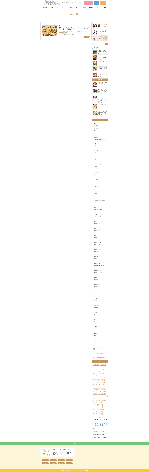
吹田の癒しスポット (97, 270)
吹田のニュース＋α (97, 242)
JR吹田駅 (95, 366)
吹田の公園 (96, 251)
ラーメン (95, 188)
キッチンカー (102, 375)
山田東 (100, 404)
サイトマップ (69, 463)
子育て (71, 7)
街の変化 (84, 7)
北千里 (95, 202)
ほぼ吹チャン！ (96, 137)
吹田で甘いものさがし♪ (98, 223)
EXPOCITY (96, 364)
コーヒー (95, 157)
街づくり (78, 7)
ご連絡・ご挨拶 (96, 135)
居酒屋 (101, 402)
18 (95, 424)
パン (94, 174)
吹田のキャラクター (97, 237)
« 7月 (93, 428)
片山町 (95, 411)
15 (104, 423)
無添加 (95, 319)
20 (100, 424)
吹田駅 (95, 402)
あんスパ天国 (66, 31)
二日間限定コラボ (83, 31)
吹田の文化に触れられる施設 (99, 265)
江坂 (102, 409)
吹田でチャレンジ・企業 (98, 221)
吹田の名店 (96, 256)
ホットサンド (96, 184)
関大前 (95, 413)
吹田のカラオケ (96, 235)
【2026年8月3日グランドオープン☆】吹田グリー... (102, 57)
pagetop (74, 443)
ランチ (95, 384)
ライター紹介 (61, 460)
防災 (98, 7)
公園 (103, 389)
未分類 (95, 309)
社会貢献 (95, 326)
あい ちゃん (60, 34)
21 (102, 424)
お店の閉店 (96, 125)
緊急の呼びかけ (96, 333)
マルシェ (95, 382)
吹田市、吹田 (102, 400)
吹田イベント (96, 395)
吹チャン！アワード (97, 214)
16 (106, 423)
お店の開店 (44, 7)
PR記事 (95, 123)
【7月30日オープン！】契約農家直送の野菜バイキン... (102, 63)
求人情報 (102, 2)
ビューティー (64, 7)
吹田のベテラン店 (97, 244)
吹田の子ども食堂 (97, 263)
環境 (94, 323)
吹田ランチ (102, 398)
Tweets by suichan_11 (80, 448)
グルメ (58, 7)
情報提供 (96, 2)
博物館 (95, 207)
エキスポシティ (96, 371)
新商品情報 (96, 307)
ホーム (45, 460)
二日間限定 (77, 31)
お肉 (94, 132)
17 (93, 424)
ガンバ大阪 (96, 150)
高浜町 (66, 33)
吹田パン (95, 398)
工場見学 (95, 300)
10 (93, 423)
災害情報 (91, 7)
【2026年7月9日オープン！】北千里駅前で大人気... (102, 74)
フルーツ (95, 181)
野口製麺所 (60, 33)
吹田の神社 (96, 274)
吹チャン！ (103, 391)
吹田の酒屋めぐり (97, 284)
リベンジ (73, 31)
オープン (95, 373)
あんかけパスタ (61, 31)
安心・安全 (96, 298)
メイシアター (103, 382)
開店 (100, 411)
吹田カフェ (104, 395)
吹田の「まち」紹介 (97, 230)
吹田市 (95, 400)
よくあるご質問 (69, 460)
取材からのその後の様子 (98, 209)
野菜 (94, 340)
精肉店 (95, 330)
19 (97, 424)
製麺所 (87, 31)
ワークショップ (96, 191)
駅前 (100, 413)
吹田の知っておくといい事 (98, 272)
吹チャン (95, 391)
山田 (94, 404)
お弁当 (95, 130)
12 (97, 423)
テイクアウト (96, 172)
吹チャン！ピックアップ (98, 216)
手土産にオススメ (97, 302)
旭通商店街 (96, 409)
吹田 (95, 393)
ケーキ (95, 154)
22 (104, 424)
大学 (94, 291)
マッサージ (96, 186)
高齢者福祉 (96, 344)
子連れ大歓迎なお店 (97, 295)
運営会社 (53, 463)
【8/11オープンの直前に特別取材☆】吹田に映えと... (102, 51)
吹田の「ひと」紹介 (97, 228)
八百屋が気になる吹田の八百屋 (99, 200)
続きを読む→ (87, 36)
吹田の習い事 (96, 277)
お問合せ (53, 460)
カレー (95, 375)
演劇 (94, 314)
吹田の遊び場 (96, 279)
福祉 (94, 328)
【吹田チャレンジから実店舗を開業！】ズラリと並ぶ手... (102, 68)
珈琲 (94, 321)
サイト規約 (61, 463)
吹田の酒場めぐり (97, 281)
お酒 (101, 366)
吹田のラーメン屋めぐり (98, 249)
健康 (94, 195)
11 (95, 423)
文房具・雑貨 (96, 305)
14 (102, 423)
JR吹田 (103, 364)
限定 (63, 33)
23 (106, 424)
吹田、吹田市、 (102, 393)
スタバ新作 (96, 161)
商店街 (95, 288)
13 (100, 423)
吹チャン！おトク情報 (88, 2)
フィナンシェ (96, 179)
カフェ (95, 145)
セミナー (95, 166)
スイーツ (95, 159)
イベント (51, 7)
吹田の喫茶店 (96, 258)
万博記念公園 (96, 193)
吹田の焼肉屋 (96, 267)
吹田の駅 (95, 286)
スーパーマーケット (97, 164)
